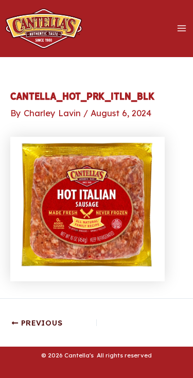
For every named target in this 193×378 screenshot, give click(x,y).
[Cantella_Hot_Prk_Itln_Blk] (87, 208)
